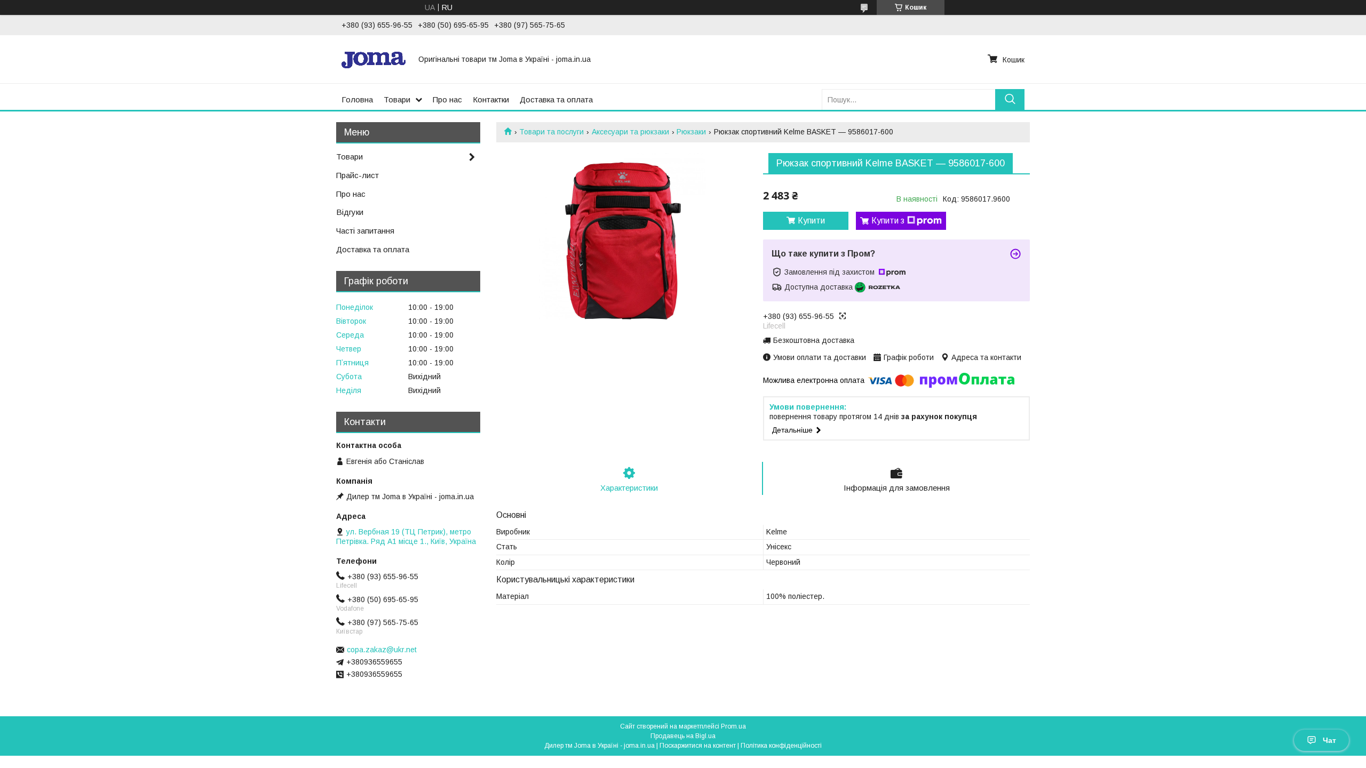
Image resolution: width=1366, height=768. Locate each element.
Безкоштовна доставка (813, 340)
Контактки (491, 99)
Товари (397, 99)
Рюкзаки (691, 131)
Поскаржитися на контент (698, 745)
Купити (811, 220)
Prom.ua (733, 726)
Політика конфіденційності (781, 745)
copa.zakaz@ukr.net (382, 649)
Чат (1329, 740)
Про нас (447, 99)
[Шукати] (1009, 99)
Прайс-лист (357, 175)
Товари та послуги (551, 131)
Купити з (887, 220)
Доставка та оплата (556, 99)
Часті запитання (365, 230)
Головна (357, 99)
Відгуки (349, 212)
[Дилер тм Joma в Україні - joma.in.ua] (374, 59)
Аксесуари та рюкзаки (630, 131)
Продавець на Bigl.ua (683, 736)
